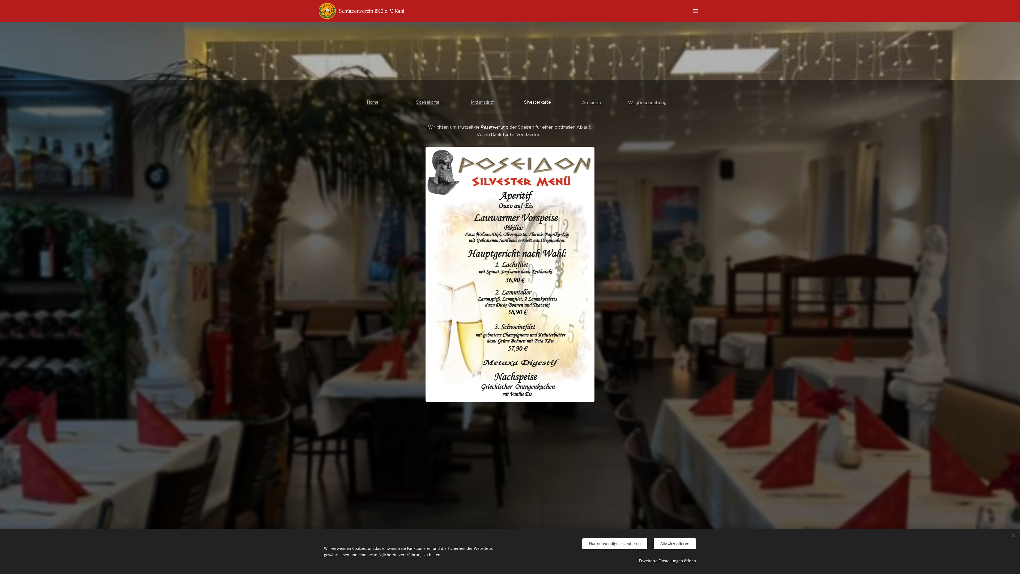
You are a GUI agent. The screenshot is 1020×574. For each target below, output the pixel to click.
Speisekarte (427, 102)
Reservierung (495, 127)
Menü (697, 11)
